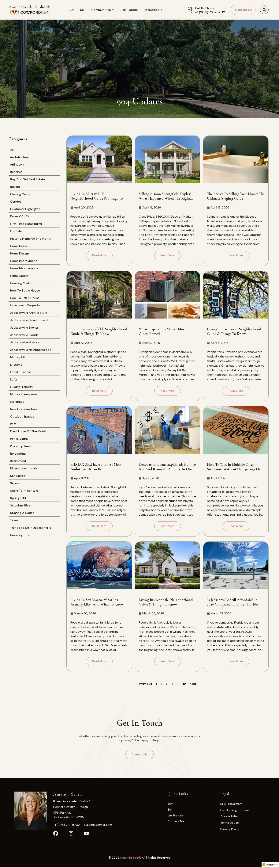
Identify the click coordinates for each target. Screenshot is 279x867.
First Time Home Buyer (26, 224)
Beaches (16, 172)
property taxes (21, 446)
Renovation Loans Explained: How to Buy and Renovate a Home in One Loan (167, 466)
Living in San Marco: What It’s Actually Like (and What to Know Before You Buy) (97, 602)
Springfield (18, 498)
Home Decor (19, 246)
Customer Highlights (25, 209)
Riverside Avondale (23, 468)
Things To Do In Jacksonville (30, 528)
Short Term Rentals (24, 491)
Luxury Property (21, 387)
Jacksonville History (24, 342)
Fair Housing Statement (236, 810)
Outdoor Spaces (22, 416)
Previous (145, 684)
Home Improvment (23, 261)
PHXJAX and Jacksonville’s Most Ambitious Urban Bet (95, 466)
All (12, 150)
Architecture (19, 157)
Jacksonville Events (24, 328)
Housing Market (21, 283)
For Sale (16, 231)
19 (184, 684)
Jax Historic (176, 815)
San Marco (18, 476)
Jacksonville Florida (24, 335)
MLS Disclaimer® (231, 804)
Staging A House (22, 513)
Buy (170, 804)
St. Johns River (21, 505)
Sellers (15, 483)
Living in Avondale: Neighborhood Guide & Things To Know (166, 602)
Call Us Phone (204, 8)
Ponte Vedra (19, 439)
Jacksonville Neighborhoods (30, 350)
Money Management (25, 394)
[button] (264, 10)
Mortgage (17, 402)
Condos (15, 202)
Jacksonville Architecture (28, 313)
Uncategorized (21, 535)
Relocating (18, 454)
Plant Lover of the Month (28, 431)
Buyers (15, 187)
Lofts (13, 379)
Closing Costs (20, 194)
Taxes (14, 520)
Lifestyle (16, 365)
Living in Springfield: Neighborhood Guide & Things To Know (98, 331)
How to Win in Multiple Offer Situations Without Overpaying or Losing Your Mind (233, 466)
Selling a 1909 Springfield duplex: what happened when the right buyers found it (165, 196)
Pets (13, 424)
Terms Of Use (229, 823)
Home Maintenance (24, 268)
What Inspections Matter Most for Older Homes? (165, 331)
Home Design (19, 253)
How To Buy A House (25, 290)
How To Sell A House (24, 298)
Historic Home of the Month (31, 239)
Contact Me (176, 821)
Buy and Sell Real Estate (27, 179)
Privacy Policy (229, 829)
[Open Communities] (113, 10)
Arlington (17, 164)
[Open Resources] (161, 10)
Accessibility (229, 816)
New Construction (23, 409)
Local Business (20, 372)
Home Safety (19, 276)
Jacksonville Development (29, 320)
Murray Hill (17, 357)
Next (192, 684)
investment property (25, 305)
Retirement (18, 461)
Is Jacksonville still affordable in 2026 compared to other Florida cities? (232, 602)
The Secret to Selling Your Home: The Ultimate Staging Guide (235, 196)
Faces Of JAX (19, 216)
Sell (170, 810)
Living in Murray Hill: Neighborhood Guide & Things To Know (96, 196)
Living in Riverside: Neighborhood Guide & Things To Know (234, 331)
